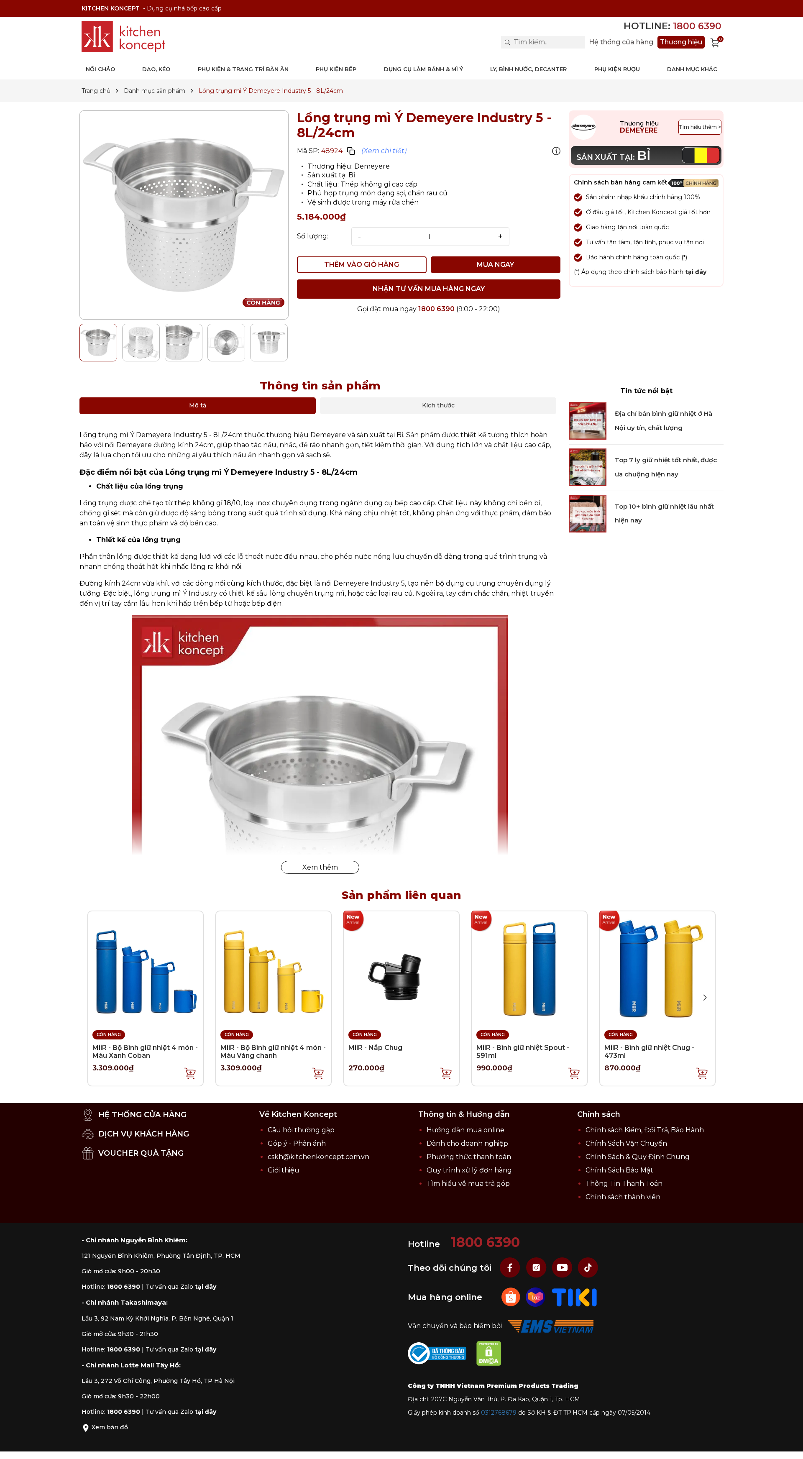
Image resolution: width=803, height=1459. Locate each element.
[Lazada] (536, 1296)
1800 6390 (436, 309)
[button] (704, 997)
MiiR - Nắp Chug (375, 1048)
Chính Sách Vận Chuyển (626, 1143)
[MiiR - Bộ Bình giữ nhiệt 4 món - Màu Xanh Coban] (145, 969)
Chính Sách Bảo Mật (619, 1170)
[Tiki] (574, 1296)
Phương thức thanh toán (469, 1157)
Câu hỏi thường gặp (301, 1130)
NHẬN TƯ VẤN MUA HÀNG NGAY (429, 289)
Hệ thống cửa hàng (621, 42)
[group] (184, 215)
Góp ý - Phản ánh (297, 1143)
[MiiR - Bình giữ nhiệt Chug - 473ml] (657, 969)
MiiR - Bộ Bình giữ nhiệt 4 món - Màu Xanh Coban (145, 1052)
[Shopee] (511, 1296)
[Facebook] (511, 1267)
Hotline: (672, 26)
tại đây (695, 272)
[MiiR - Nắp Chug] (401, 969)
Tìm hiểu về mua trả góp (468, 1184)
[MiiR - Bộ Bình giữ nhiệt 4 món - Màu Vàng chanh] (273, 969)
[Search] (507, 42)
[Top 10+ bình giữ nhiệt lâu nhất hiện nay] (587, 513)
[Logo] (123, 36)
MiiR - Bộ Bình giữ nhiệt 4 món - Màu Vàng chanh (273, 1052)
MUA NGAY (495, 265)
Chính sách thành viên (623, 1197)
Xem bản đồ (109, 1427)
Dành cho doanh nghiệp (467, 1143)
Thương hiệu (681, 42)
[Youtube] (563, 1267)
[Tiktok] (588, 1267)
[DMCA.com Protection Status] (493, 1355)
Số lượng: (312, 236)
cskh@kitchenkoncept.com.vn (318, 1157)
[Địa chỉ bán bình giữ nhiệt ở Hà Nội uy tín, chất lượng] (587, 421)
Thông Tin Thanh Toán (624, 1184)
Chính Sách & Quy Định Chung (638, 1157)
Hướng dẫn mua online (465, 1130)
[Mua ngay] (190, 1073)
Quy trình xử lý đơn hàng (469, 1170)
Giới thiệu (283, 1170)
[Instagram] (537, 1267)
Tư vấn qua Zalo (181, 1286)
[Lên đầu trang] (788, 1444)
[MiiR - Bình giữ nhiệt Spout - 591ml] (529, 969)
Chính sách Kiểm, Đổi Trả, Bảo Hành (645, 1130)
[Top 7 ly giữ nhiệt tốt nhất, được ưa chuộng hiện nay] (587, 467)
